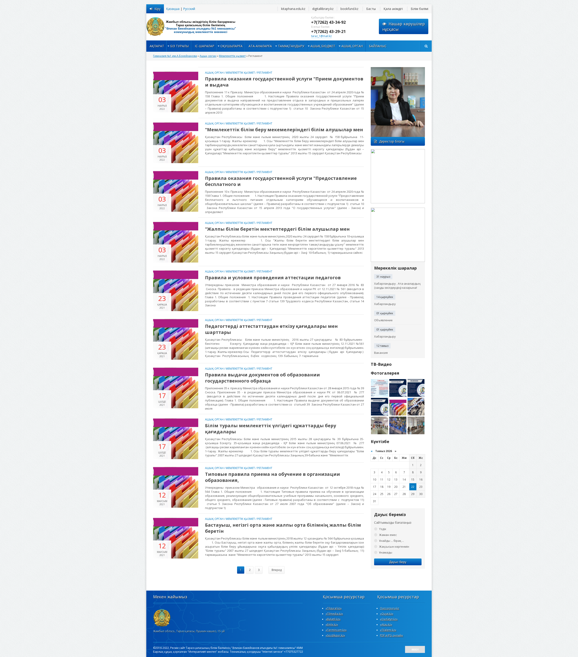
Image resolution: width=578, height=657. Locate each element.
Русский (189, 9)
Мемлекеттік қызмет (240, 73)
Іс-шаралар (204, 46)
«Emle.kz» (332, 624)
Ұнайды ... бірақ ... (391, 541)
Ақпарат (157, 46)
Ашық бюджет (322, 46)
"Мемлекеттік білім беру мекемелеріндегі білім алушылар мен (284, 130)
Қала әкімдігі (393, 9)
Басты (371, 9)
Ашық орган (352, 46)
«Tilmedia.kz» (334, 614)
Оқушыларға (231, 46)
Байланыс (378, 46)
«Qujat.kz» (386, 614)
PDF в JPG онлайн (391, 635)
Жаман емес (388, 535)
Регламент (264, 73)
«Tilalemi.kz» (388, 630)
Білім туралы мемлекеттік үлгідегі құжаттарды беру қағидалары (270, 428)
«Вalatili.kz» (333, 619)
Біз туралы (179, 46)
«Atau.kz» (386, 624)
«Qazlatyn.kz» (389, 619)
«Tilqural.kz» (334, 608)
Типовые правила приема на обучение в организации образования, (272, 477)
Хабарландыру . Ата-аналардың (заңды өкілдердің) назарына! (397, 286)
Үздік (382, 529)
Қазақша (172, 9)
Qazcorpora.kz (389, 608)
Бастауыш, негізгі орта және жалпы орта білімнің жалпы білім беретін (283, 528)
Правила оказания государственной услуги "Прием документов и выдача (284, 82)
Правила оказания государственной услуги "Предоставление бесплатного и (281, 181)
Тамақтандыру (291, 46)
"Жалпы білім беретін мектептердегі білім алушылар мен (277, 229)
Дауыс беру (397, 562)
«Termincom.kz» (336, 630)
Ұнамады (385, 552)
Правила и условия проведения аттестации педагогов (273, 278)
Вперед (277, 570)
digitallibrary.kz (322, 9)
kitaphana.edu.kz (293, 9)
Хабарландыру (385, 304)
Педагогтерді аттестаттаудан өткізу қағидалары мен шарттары (271, 329)
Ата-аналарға (260, 46)
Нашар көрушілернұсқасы (403, 26)
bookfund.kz (349, 9)
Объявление (383, 320)
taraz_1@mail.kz (321, 36)
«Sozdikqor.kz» (335, 635)
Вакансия (381, 353)
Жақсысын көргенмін (394, 546)
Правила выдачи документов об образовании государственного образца (262, 378)
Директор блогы (391, 141)
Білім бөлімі (419, 9)
